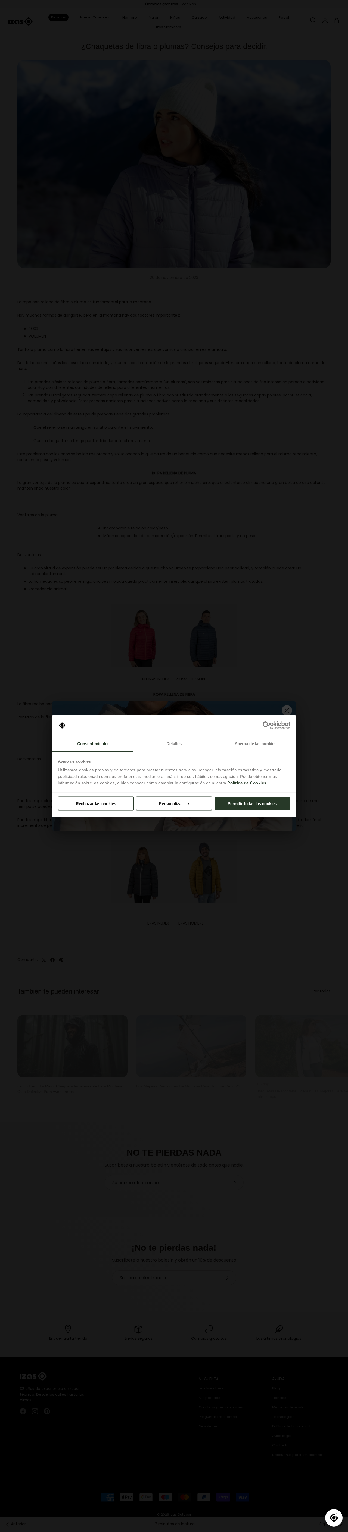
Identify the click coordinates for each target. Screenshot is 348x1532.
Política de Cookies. (247, 782)
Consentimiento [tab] (92, 743)
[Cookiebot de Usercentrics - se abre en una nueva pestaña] (266, 725)
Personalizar (171, 803)
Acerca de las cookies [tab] (255, 743)
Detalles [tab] (174, 743)
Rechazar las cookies (96, 803)
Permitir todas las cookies (252, 803)
